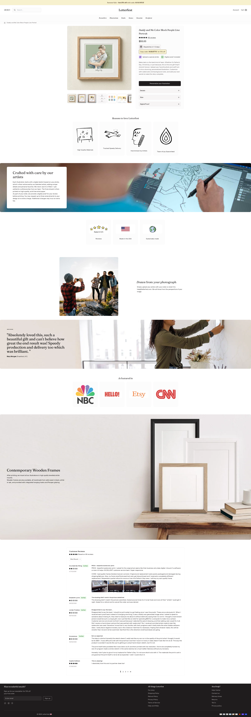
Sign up (47, 698)
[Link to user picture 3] (132, 586)
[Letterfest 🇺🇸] (125, 9)
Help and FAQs (153, 706)
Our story (151, 690)
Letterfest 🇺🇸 (47, 714)
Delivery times (217, 696)
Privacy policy (217, 706)
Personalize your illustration (160, 83)
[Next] (129, 58)
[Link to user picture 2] (115, 586)
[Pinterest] (12, 703)
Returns (214, 699)
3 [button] (125, 672)
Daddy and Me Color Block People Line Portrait (21, 22)
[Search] (15, 10)
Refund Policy (153, 696)
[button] (143, 37)
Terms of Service (154, 703)
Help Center (216, 690)
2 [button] (123, 672)
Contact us (216, 693)
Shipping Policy (153, 693)
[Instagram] (8, 703)
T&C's (214, 703)
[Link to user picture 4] (148, 586)
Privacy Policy (153, 699)
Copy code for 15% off (152, 52)
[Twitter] (5, 703)
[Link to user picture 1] (99, 586)
